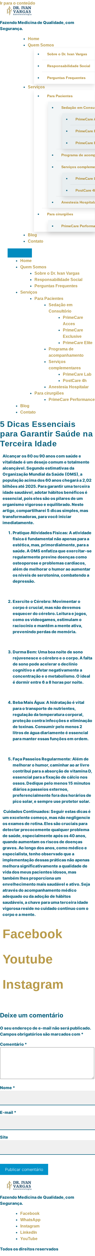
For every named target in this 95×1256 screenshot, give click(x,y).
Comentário (13, 1044)
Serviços (36, 87)
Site (4, 1137)
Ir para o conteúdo (17, 3)
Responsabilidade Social (68, 66)
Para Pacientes (60, 96)
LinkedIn (28, 1232)
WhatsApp (30, 1220)
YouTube (28, 1239)
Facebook (30, 1213)
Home (33, 39)
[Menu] (20, 253)
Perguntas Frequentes (66, 78)
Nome (7, 1087)
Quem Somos (41, 45)
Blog (32, 235)
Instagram (30, 1226)
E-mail (8, 1112)
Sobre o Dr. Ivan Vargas (67, 54)
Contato (35, 241)
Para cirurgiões (60, 214)
